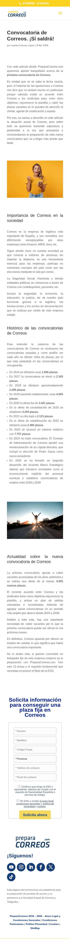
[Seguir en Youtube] (11, 867)
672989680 (28, 3)
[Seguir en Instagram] (21, 867)
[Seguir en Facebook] (41, 867)
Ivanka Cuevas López (22, 45)
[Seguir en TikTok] (11, 877)
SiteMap (35, 928)
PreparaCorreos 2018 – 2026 (26, 916)
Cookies (54, 924)
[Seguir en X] (50, 867)
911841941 (43, 3)
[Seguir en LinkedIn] (31, 867)
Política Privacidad (36, 924)
